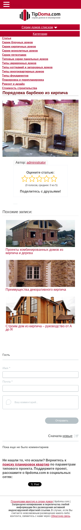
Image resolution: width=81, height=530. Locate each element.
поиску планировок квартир (25, 464)
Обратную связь (60, 516)
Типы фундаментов (15, 75)
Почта (7, 381)
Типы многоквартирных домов (23, 71)
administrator (36, 162)
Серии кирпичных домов (19, 46)
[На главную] (40, 15)
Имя (6, 368)
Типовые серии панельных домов (25, 59)
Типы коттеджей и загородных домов (27, 67)
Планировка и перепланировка (23, 79)
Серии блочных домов (17, 42)
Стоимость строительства (19, 88)
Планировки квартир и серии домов (32, 501)
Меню (16, 5)
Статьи (6, 38)
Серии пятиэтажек (14, 54)
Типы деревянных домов (19, 63)
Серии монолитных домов (20, 50)
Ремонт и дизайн (13, 83)
